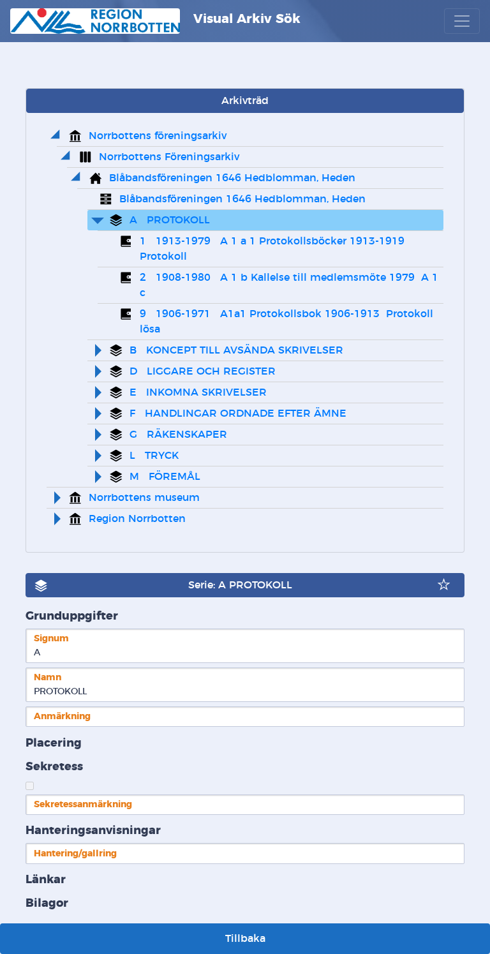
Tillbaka (245, 939)
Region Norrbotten (137, 519)
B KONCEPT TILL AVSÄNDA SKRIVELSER (236, 350)
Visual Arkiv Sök (245, 19)
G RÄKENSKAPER (178, 434)
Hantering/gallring (75, 853)
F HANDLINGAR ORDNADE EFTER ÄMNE (238, 413)
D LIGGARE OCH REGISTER (203, 371)
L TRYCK (154, 456)
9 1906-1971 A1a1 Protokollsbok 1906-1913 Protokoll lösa (288, 321)
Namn (47, 677)
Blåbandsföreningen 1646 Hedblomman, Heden (232, 178)
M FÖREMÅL (165, 477)
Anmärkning (62, 716)
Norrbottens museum (144, 498)
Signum (51, 638)
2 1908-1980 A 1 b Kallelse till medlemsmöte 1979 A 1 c (291, 285)
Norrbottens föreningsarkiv (157, 136)
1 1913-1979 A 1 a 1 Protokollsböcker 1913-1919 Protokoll (275, 249)
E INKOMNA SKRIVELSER (198, 392)
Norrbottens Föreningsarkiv (169, 157)
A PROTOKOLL (170, 220)
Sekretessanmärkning (83, 804)
